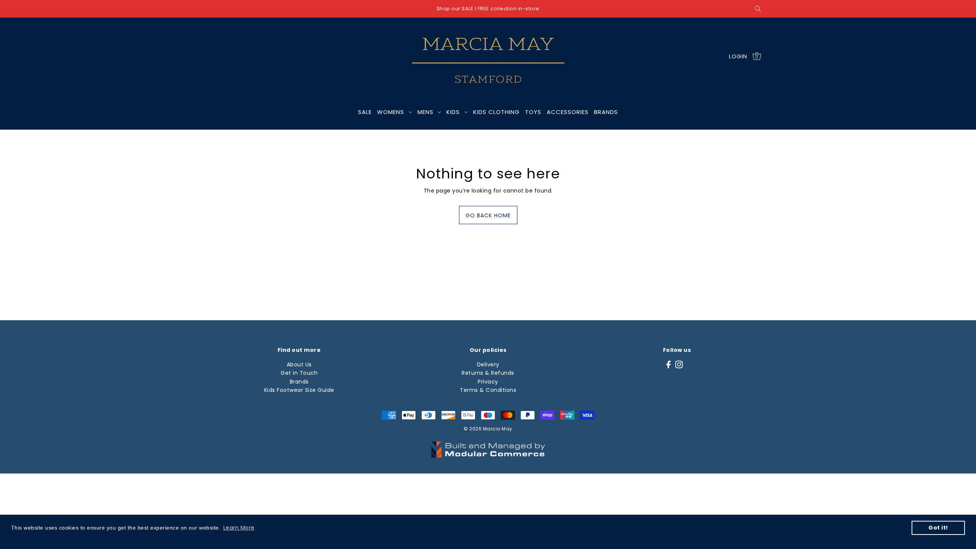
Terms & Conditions (488, 390)
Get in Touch (299, 373)
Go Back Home (488, 215)
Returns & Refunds (488, 373)
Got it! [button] (938, 527)
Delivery (488, 364)
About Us (299, 364)
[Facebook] (668, 364)
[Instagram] (679, 364)
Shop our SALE (455, 8)
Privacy (488, 381)
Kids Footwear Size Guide (299, 390)
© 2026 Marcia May (488, 428)
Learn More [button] (239, 527)
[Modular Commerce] (488, 445)
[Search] (758, 9)
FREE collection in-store (508, 8)
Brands (299, 381)
